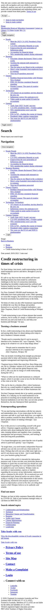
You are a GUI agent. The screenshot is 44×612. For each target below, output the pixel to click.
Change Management (13, 520)
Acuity (16, 30)
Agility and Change (13, 518)
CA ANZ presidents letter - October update (26, 108)
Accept (4, 16)
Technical (9, 512)
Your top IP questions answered (22, 74)
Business (9, 56)
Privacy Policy (14, 547)
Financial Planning (12, 523)
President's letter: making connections (24, 116)
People (8, 39)
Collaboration (11, 525)
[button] (8, 35)
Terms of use (31, 11)
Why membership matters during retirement (26, 54)
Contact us (38, 28)
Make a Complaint (17, 569)
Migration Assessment (26, 28)
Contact (10, 563)
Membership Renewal (9, 28)
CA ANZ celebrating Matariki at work (24, 46)
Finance (8, 76)
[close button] (9, 16)
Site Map (11, 558)
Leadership (10, 527)
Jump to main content (13, 22)
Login (4, 33)
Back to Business (7, 241)
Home (3, 26)
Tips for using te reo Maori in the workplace (26, 67)
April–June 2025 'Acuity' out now (23, 106)
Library (3, 30)
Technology (10, 91)
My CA (22, 30)
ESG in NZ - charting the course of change (26, 114)
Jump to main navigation (15, 20)
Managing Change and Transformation (20, 514)
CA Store (10, 30)
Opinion (9, 103)
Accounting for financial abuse (21, 52)
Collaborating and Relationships (17, 510)
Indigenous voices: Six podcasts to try (24, 97)
